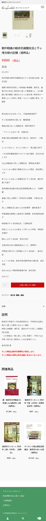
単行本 (12, 295)
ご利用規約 (7, 500)
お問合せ (6, 505)
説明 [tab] (3, 306)
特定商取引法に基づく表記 (13, 496)
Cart (35, 517)
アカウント (7, 518)
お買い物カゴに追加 (28, 285)
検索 (23, 518)
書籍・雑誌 (20, 295)
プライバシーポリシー (12, 491)
